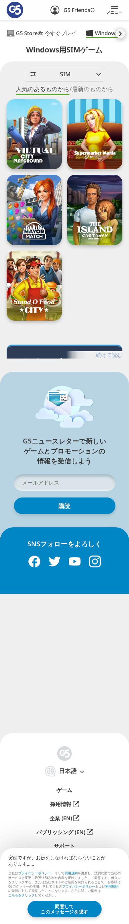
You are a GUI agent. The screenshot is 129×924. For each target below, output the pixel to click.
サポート (64, 845)
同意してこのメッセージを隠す (64, 909)
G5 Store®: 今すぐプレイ (46, 33)
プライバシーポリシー (34, 873)
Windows (106, 33)
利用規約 (71, 873)
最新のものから (92, 89)
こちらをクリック (21, 895)
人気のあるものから (42, 89)
